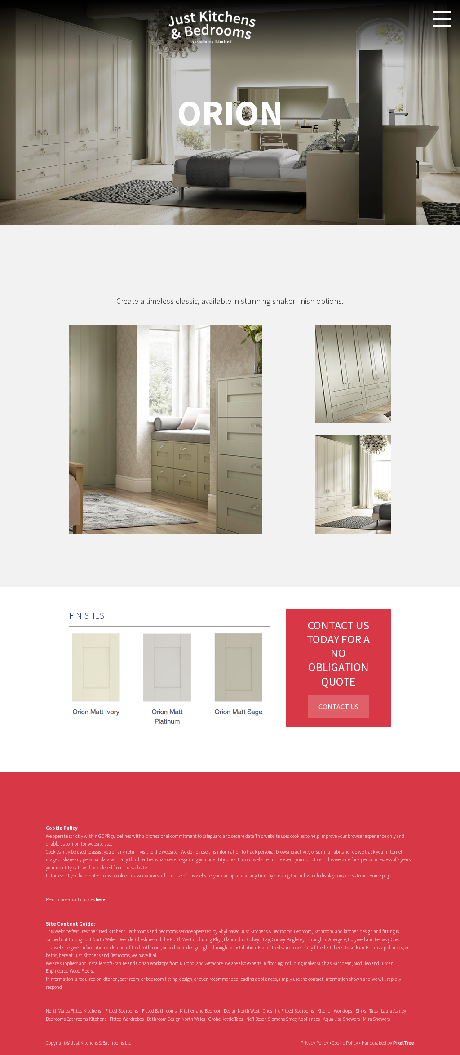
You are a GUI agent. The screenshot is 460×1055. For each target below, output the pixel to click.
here (101, 899)
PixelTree (403, 1043)
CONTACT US (338, 706)
